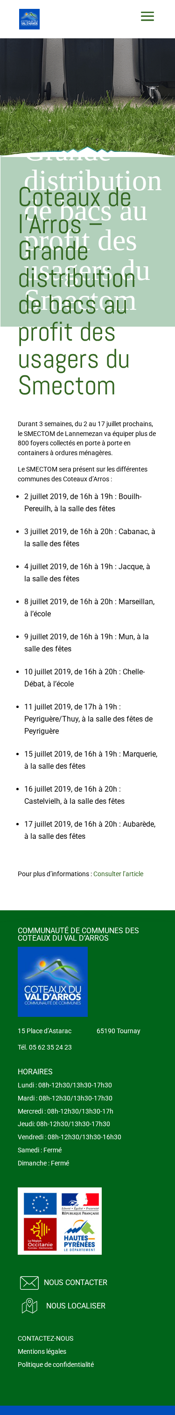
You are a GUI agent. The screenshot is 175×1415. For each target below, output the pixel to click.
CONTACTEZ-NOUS (45, 1338)
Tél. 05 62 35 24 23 (45, 1047)
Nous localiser (75, 1305)
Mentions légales (42, 1351)
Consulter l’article (118, 874)
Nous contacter (75, 1282)
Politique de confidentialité (56, 1364)
